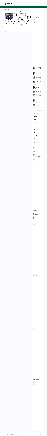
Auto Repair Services (36, 113)
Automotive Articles (36, 119)
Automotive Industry (36, 122)
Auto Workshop (35, 116)
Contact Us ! (34, 148)
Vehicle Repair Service (36, 142)
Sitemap (34, 151)
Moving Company (36, 135)
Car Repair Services (36, 129)
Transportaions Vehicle (36, 139)
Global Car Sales (35, 132)
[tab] (35, 110)
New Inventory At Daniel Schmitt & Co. (15, 12)
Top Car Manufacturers (36, 138)
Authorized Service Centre (38, 274)
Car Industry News (36, 126)
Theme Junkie (15, 434)
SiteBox (10, 434)
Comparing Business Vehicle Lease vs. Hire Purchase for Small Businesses (39, 105)
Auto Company (35, 112)
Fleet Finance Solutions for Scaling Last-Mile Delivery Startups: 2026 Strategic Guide (39, 91)
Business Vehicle (35, 125)
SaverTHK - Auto (7, 434)
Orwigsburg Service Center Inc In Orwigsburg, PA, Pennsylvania (39, 380)
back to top (41, 434)
